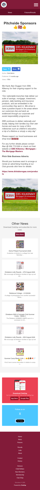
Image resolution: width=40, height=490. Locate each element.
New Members (20, 472)
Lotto (20, 450)
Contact (19, 458)
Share (15, 69)
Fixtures (20, 442)
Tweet (5, 69)
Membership (20, 475)
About (20, 453)
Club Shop (20, 478)
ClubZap (23, 485)
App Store (14, 398)
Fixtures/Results (30, 12)
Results (20, 447)
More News (20, 234)
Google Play (25, 398)
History (20, 461)
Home (20, 436)
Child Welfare (20, 469)
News (10, 12)
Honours (20, 466)
